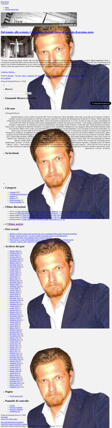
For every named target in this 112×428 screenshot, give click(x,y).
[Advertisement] (21, 170)
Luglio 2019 (14, 308)
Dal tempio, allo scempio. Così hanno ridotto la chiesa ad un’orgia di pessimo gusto (47, 32)
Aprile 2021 (14, 277)
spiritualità (84, 76)
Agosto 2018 (14, 322)
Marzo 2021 (14, 279)
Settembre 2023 (15, 261)
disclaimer (4, 417)
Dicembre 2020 (15, 282)
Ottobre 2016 (14, 361)
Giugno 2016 (14, 369)
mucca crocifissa (74, 76)
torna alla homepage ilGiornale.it (12, 422)
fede (52, 76)
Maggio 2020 (14, 292)
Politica (12, 198)
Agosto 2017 (14, 342)
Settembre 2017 (15, 340)
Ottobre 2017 (14, 338)
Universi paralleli (15, 202)
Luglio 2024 (14, 255)
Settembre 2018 (15, 320)
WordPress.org (15, 411)
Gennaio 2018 (14, 332)
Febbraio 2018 (15, 330)
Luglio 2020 (14, 288)
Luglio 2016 (14, 367)
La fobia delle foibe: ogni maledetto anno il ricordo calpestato (31, 238)
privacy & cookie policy (9, 419)
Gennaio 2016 (14, 379)
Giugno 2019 (14, 310)
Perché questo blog (11, 9)
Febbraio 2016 (15, 377)
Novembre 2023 (15, 259)
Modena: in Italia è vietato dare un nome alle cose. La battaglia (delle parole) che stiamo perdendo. (43, 234)
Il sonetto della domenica (18, 194)
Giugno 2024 (14, 257)
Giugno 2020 (14, 290)
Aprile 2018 (14, 326)
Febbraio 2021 (15, 281)
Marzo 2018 (14, 328)
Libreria (12, 196)
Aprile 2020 (14, 294)
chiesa (24, 76)
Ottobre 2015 (14, 385)
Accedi (12, 405)
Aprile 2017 (14, 349)
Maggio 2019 (14, 312)
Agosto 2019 (14, 306)
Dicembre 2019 (15, 298)
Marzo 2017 (14, 351)
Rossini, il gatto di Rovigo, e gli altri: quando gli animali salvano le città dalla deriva (38, 236)
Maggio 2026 (14, 251)
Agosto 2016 (14, 365)
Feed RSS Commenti (21, 424)
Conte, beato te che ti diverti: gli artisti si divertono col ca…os (43, 219)
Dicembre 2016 (15, 357)
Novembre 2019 (15, 300)
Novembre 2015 (15, 383)
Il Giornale (63, 76)
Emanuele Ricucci (44, 76)
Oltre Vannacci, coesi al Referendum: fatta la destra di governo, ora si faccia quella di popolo (41, 240)
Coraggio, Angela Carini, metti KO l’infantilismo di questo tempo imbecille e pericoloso (40, 242)
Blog (7, 7)
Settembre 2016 (15, 363)
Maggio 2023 (14, 263)
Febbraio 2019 (15, 314)
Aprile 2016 (14, 373)
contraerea (30, 76)
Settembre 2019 (15, 304)
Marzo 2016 (14, 375)
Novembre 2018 (15, 316)
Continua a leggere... (8, 72)
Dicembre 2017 (15, 334)
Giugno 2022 (14, 273)
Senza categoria (15, 200)
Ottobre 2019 (14, 302)
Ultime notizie (15, 224)
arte (19, 76)
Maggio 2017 (14, 348)
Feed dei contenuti (16, 407)
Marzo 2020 (14, 296)
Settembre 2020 (15, 286)
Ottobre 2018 (14, 318)
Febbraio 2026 (15, 253)
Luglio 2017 (14, 344)
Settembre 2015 (15, 387)
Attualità (10, 76)
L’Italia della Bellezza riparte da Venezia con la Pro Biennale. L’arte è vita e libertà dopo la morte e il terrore (53, 211)
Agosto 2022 (14, 269)
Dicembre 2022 (15, 265)
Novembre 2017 (15, 336)
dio (36, 76)
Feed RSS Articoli (7, 424)
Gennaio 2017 (14, 355)
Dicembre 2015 (15, 381)
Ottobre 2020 (14, 284)
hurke (57, 76)
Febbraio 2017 (15, 353)
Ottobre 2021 (14, 275)
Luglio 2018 (14, 324)
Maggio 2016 (14, 371)
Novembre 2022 (15, 267)
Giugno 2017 (14, 346)
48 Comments (5, 78)
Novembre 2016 (15, 359)
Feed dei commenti (16, 409)
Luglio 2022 (14, 271)
